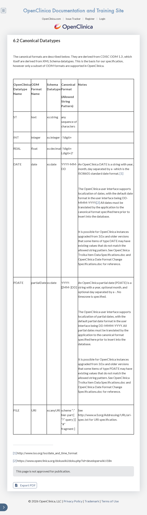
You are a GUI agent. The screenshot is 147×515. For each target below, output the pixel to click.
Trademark (91, 501)
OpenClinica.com (51, 18)
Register (90, 18)
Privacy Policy (73, 501)
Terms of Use (110, 501)
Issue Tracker (73, 18)
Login (102, 18)
